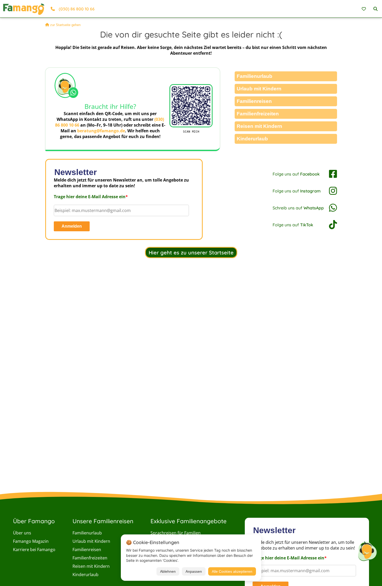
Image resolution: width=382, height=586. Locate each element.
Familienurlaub (254, 76)
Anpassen (194, 571)
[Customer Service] (367, 550)
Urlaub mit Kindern (259, 88)
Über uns (22, 533)
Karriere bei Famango (34, 549)
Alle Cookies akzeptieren (232, 571)
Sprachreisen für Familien (175, 533)
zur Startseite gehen (65, 25)
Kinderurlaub (252, 138)
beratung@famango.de (101, 131)
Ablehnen (168, 571)
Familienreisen (254, 101)
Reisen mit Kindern (259, 126)
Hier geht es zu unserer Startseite (191, 252)
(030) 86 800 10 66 (77, 8)
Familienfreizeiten (258, 113)
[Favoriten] (364, 9)
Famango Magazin (31, 541)
